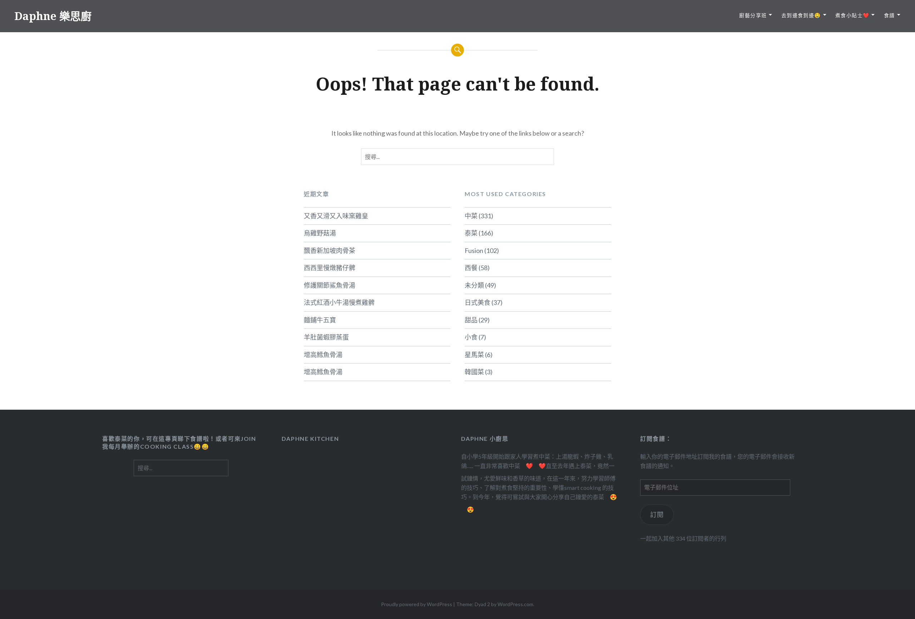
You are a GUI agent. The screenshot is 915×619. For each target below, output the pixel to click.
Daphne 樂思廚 (53, 16)
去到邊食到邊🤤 (801, 15)
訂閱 (657, 514)
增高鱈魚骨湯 (323, 355)
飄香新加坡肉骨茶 (329, 250)
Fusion (474, 250)
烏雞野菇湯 (320, 233)
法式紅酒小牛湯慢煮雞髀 (339, 302)
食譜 (889, 15)
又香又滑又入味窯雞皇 (336, 216)
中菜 (471, 216)
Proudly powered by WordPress (416, 604)
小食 (471, 337)
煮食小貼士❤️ (852, 15)
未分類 (474, 285)
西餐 (471, 268)
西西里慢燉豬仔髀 (329, 268)
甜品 (471, 320)
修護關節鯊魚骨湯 (329, 285)
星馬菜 (474, 355)
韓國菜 (474, 372)
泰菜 (471, 233)
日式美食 (477, 302)
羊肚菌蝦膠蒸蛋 (326, 337)
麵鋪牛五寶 (320, 320)
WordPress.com (515, 604)
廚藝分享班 (753, 15)
